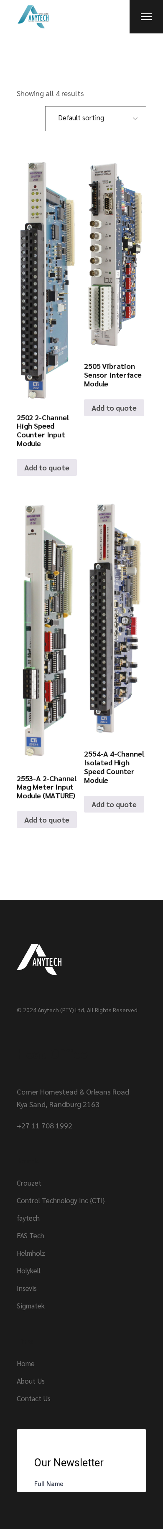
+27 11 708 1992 (44, 1125)
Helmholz (31, 1252)
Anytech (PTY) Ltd (61, 1009)
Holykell (29, 1270)
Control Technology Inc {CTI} (61, 1200)
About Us (31, 1380)
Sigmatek (31, 1305)
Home (26, 1363)
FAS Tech (30, 1235)
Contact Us (34, 1398)
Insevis (27, 1288)
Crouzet (29, 1182)
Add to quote (46, 467)
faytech (28, 1217)
